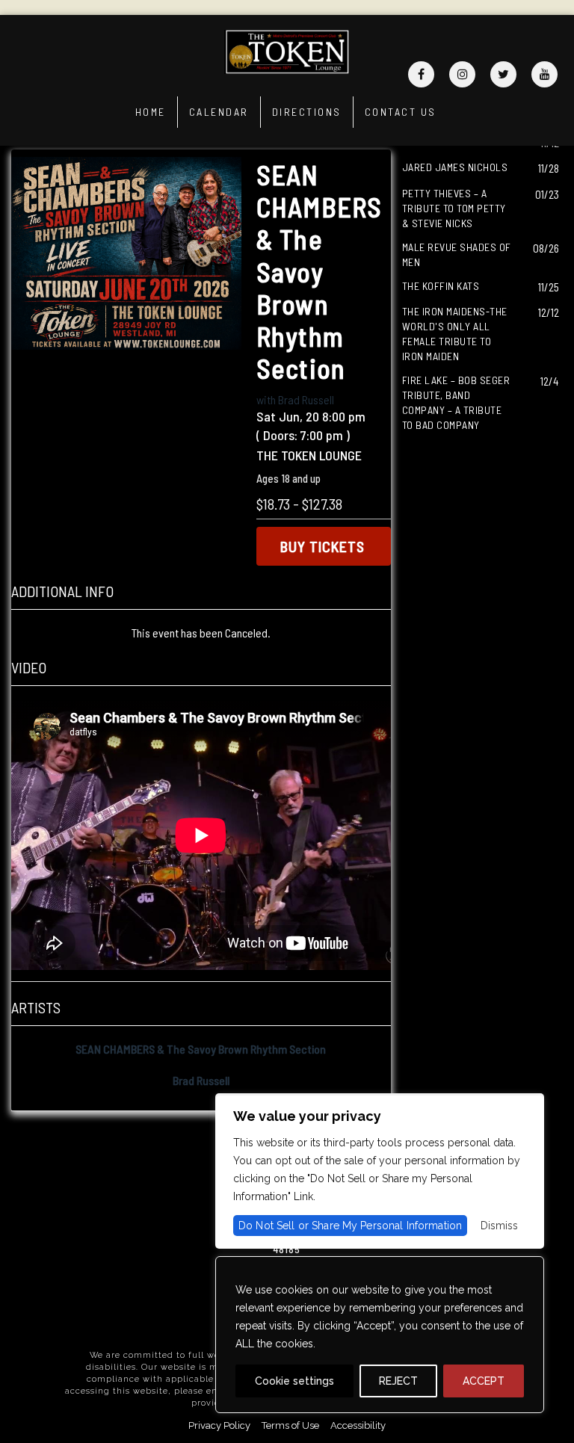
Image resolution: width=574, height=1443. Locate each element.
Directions (307, 111)
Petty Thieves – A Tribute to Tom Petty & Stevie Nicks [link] (454, 208)
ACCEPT (483, 1381)
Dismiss (499, 1226)
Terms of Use (290, 1425)
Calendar (219, 111)
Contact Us (400, 111)
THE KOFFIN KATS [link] (441, 285)
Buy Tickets (322, 546)
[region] (379, 1334)
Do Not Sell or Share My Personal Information (350, 1226)
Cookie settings (294, 1381)
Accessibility (358, 1425)
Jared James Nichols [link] (455, 167)
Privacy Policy (219, 1425)
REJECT (398, 1381)
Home (150, 111)
